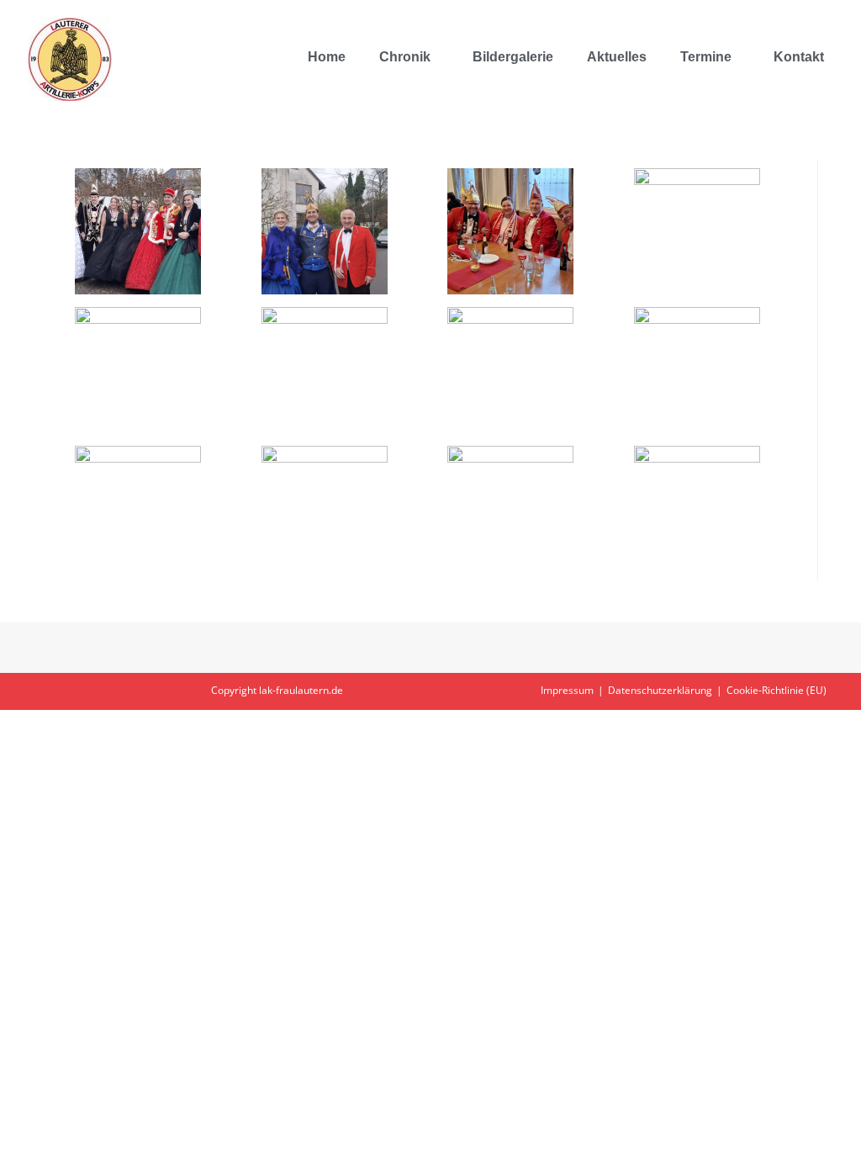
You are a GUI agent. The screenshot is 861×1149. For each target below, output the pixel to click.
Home (327, 57)
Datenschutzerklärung (660, 690)
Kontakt (799, 57)
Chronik (404, 57)
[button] (409, 57)
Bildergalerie (513, 57)
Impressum (567, 690)
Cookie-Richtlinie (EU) (776, 690)
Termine (706, 57)
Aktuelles (617, 57)
